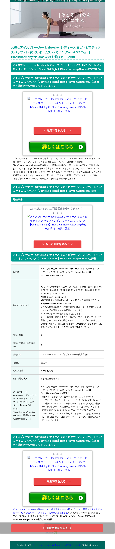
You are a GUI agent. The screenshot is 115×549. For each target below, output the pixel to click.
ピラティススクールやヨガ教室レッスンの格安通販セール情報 (56, 545)
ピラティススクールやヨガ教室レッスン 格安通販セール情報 (41, 509)
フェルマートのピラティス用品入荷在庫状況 (47, 513)
